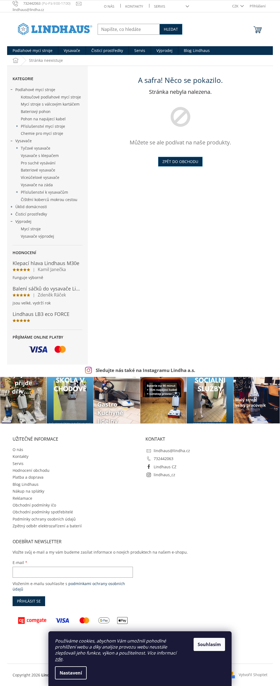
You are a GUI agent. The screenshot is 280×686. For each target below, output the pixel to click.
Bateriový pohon (36, 111)
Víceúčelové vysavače (40, 177)
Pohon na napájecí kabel (43, 118)
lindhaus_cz (164, 474)
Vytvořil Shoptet (253, 674)
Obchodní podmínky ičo (34, 505)
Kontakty (134, 6)
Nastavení (71, 673)
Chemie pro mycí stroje (42, 133)
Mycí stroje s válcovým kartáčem (50, 104)
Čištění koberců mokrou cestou (49, 199)
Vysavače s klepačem (40, 155)
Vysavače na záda (37, 184)
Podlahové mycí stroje (35, 89)
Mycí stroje (31, 228)
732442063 (163, 458)
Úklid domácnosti (31, 206)
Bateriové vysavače (38, 170)
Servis (159, 6)
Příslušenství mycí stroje (43, 126)
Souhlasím (209, 644)
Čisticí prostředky (31, 214)
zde (58, 659)
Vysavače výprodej (37, 236)
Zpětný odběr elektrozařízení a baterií (47, 525)
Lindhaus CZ (165, 466)
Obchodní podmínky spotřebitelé (43, 511)
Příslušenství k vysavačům (44, 192)
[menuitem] (32, 50)
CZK (235, 6)
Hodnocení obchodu (31, 470)
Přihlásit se (29, 601)
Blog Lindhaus (26, 484)
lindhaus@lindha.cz (172, 450)
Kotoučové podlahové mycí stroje (51, 97)
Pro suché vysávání (38, 162)
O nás (109, 6)
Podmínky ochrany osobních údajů (44, 519)
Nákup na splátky (28, 491)
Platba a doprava (28, 477)
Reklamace (22, 498)
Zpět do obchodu (180, 161)
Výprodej (23, 221)
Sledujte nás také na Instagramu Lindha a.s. (145, 370)
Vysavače (23, 140)
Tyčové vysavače (35, 148)
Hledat (171, 29)
